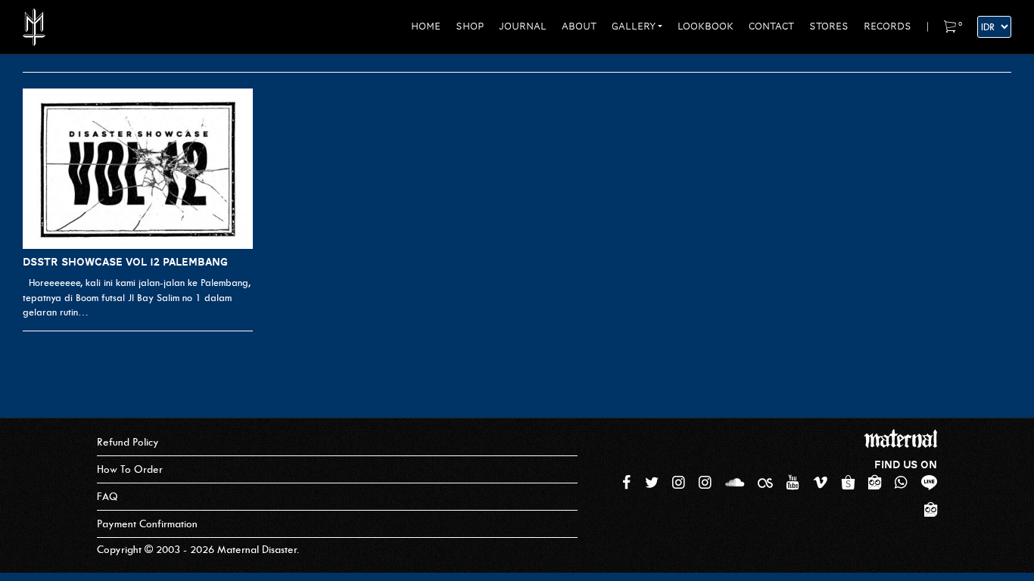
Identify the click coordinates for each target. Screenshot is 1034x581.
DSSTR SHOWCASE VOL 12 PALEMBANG (125, 262)
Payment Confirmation (147, 523)
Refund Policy (128, 442)
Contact (771, 26)
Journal (523, 26)
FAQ (107, 496)
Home (426, 26)
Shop (470, 26)
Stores (829, 26)
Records (887, 26)
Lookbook (705, 26)
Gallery (634, 26)
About (579, 26)
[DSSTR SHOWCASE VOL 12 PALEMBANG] (138, 169)
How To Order (130, 469)
